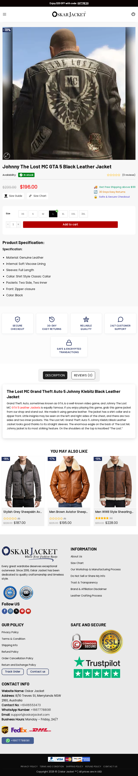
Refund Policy (93, 766)
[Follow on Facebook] (4, 611)
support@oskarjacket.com (30, 715)
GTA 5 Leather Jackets (26, 407)
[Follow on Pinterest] (22, 611)
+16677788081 (41, 710)
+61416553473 (30, 705)
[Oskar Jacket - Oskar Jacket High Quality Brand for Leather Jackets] (69, 14)
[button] (5, 14)
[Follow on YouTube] (28, 611)
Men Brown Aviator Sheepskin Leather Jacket (68, 512)
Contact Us (110, 766)
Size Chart (39, 196)
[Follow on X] (16, 611)
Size (8, 213)
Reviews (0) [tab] (83, 375)
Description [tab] (55, 375)
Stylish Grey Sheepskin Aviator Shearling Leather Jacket (22, 512)
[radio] (23, 214)
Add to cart (70, 224)
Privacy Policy (29, 766)
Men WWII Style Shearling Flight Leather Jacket (114, 512)
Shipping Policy (74, 766)
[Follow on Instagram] (10, 611)
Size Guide (15, 196)
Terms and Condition (52, 766)
